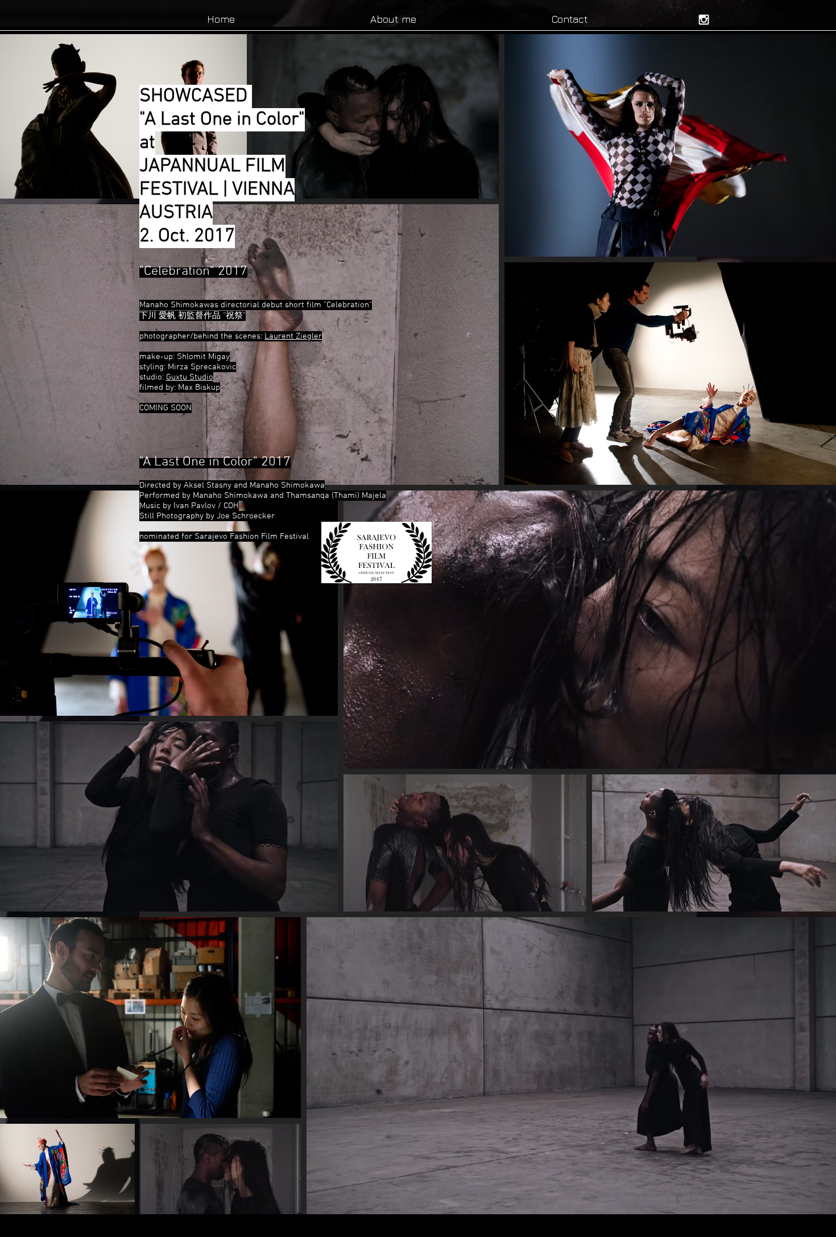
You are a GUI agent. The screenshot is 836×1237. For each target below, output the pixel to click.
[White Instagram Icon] (704, 20)
